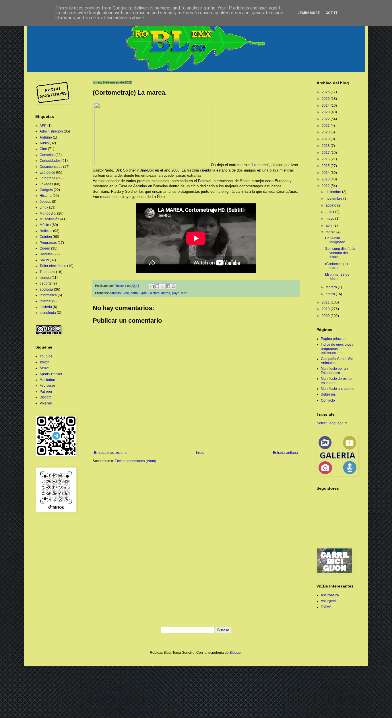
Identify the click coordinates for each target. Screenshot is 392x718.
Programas (48, 243)
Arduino (46, 137)
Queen (45, 248)
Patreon (46, 392)
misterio (46, 307)
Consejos (47, 155)
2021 (326, 126)
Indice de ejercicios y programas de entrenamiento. (337, 349)
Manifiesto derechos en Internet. (336, 381)
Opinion (46, 237)
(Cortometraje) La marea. (339, 266)
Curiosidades (50, 161)
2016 (326, 159)
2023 (326, 112)
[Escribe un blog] (157, 286)
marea (165, 293)
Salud (44, 260)
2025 (326, 99)
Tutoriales (47, 272)
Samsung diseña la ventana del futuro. (340, 253)
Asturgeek (329, 601)
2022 (326, 119)
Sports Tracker (51, 374)
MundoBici (48, 213)
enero (331, 294)
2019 (326, 139)
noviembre (334, 198)
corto (134, 293)
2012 (326, 186)
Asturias (115, 293)
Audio (44, 143)
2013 (326, 179)
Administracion (51, 131)
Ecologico (47, 172)
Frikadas (46, 184)
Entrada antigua (285, 453)
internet (45, 301)
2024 (326, 106)
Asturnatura (330, 595)
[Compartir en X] (163, 286)
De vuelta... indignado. (335, 240)
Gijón (143, 293)
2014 (326, 173)
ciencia (45, 278)
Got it (331, 13)
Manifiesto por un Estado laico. (334, 371)
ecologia (46, 289)
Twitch (44, 362)
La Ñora (154, 293)
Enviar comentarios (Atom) (135, 461)
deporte (46, 283)
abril (329, 225)
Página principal (333, 339)
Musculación (49, 219)
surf (184, 293)
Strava (45, 368)
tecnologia (48, 313)
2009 (326, 316)
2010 (326, 309)
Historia (46, 196)
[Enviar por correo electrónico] (152, 286)
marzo (331, 232)
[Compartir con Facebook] (168, 286)
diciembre (334, 192)
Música (45, 225)
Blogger (236, 653)
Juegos (45, 202)
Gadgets (46, 190)
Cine (126, 293)
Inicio (200, 453)
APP (43, 126)
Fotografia (47, 178)
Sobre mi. (328, 394)
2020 (326, 132)
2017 (326, 153)
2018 (326, 146)
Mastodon (47, 380)
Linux (44, 207)
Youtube (46, 356)
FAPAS (326, 607)
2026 (326, 92)
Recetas (46, 254)
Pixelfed (46, 403)
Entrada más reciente (110, 453)
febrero (332, 287)
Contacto (328, 400)
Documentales (51, 167)
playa (175, 293)
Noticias (46, 231)
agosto (331, 205)
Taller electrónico (53, 266)
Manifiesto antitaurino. (338, 389)
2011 (326, 302)
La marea (260, 165)
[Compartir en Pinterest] (173, 286)
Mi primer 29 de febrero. (337, 277)
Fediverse (47, 386)
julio (329, 212)
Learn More (309, 13)
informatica (48, 295)
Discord (46, 397)
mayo (330, 219)
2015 (326, 166)
